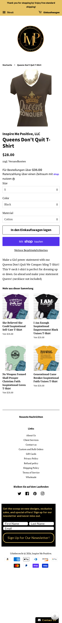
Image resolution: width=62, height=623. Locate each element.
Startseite (7, 65)
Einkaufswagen (51, 12)
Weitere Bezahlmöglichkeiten (31, 250)
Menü (10, 12)
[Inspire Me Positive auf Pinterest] (35, 494)
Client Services (31, 440)
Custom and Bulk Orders (31, 449)
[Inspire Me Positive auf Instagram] (42, 494)
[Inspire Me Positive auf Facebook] (27, 494)
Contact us (31, 444)
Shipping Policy (31, 467)
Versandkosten (17, 161)
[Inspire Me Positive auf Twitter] (19, 494)
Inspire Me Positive (41, 553)
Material (7, 213)
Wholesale (31, 477)
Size (5, 183)
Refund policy (31, 463)
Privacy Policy (31, 458)
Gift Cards (31, 453)
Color (5, 198)
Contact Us (48, 620)
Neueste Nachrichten (31, 417)
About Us (31, 435)
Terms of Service (31, 472)
